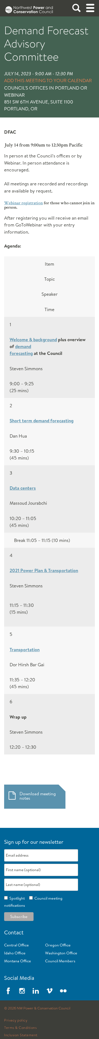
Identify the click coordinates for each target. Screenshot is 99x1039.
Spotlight (16, 898)
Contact (14, 932)
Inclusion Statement (21, 1035)
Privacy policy (15, 1020)
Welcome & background (33, 339)
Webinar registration (23, 203)
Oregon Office (58, 945)
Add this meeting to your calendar (48, 80)
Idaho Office (15, 953)
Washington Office (61, 953)
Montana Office (17, 961)
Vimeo (49, 991)
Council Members (60, 961)
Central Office (16, 945)
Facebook (8, 991)
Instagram (22, 991)
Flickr (63, 991)
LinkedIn (36, 991)
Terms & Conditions (20, 1027)
